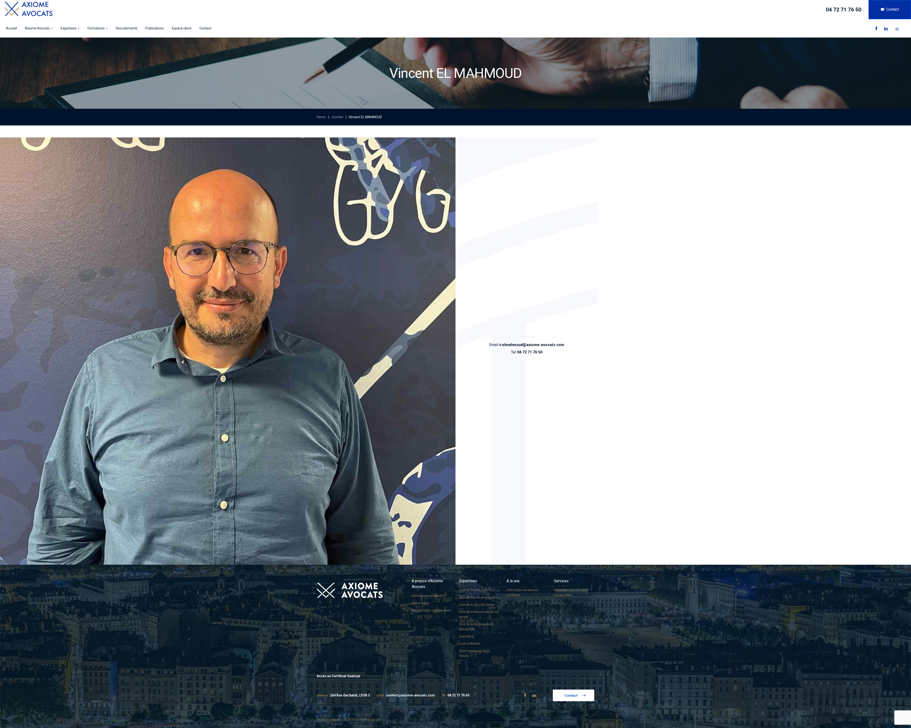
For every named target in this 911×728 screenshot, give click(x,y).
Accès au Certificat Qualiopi (338, 676)
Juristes (337, 117)
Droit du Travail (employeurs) (478, 597)
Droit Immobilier (469, 643)
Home (321, 117)
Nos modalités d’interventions (431, 610)
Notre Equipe (420, 603)
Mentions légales (329, 720)
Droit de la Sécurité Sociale (476, 604)
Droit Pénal (466, 636)
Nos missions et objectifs (428, 595)
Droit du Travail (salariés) (476, 590)
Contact (892, 9)
